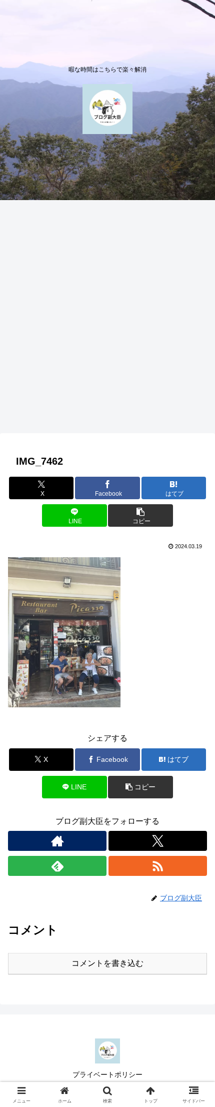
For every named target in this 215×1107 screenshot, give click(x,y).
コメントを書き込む (108, 963)
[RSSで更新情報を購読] (157, 866)
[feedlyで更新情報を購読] (57, 866)
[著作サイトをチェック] (57, 841)
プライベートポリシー (107, 1074)
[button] (140, 515)
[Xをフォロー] (157, 841)
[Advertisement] (107, 319)
